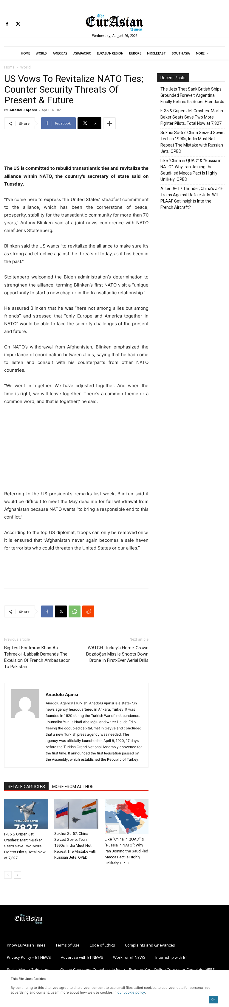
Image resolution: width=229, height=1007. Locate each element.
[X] (18, 24)
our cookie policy (131, 992)
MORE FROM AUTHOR (73, 786)
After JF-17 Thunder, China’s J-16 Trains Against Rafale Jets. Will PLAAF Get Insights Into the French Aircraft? (192, 198)
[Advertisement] (76, 149)
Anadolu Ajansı (23, 110)
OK (213, 999)
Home (9, 67)
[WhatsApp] (75, 611)
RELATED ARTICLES (26, 786)
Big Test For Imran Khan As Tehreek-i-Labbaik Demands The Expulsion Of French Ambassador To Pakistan (37, 657)
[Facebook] (7, 24)
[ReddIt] (88, 611)
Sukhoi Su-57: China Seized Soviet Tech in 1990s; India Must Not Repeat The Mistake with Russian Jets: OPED (75, 845)
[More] (109, 123)
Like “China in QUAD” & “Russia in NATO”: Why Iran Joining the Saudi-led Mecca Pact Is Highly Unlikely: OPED (126, 851)
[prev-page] (8, 875)
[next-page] (17, 875)
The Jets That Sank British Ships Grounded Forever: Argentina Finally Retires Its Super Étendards (192, 95)
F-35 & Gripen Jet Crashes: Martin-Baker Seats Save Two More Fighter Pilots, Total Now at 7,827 (25, 846)
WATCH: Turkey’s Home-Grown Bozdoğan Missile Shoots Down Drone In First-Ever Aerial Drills (117, 654)
